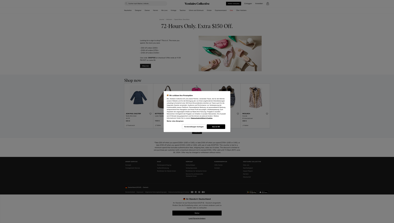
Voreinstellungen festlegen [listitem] (194, 127)
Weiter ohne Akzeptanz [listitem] (175, 121)
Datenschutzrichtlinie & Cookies (201, 118)
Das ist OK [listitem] (216, 127)
